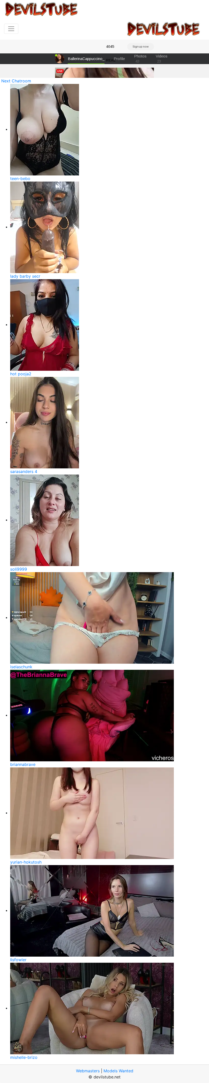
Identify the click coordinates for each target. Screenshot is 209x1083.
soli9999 (18, 569)
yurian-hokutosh (26, 862)
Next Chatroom (16, 80)
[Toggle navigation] (11, 29)
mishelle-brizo (23, 1057)
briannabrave (22, 764)
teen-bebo (20, 178)
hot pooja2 (20, 373)
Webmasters (88, 1070)
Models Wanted (118, 1070)
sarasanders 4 (23, 471)
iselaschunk (21, 666)
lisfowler (18, 959)
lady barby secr (25, 276)
